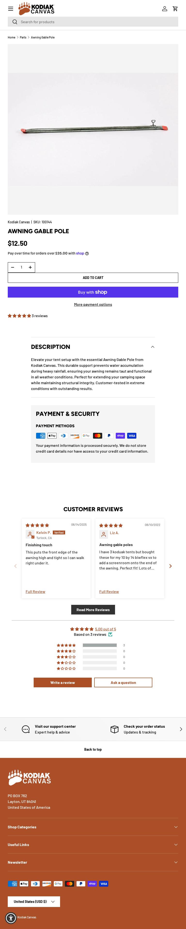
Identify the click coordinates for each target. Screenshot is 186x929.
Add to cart (93, 278)
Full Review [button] (35, 591)
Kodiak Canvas (19, 222)
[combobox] (93, 22)
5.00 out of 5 (105, 629)
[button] (175, 8)
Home (11, 37)
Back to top (93, 749)
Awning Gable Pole (42, 37)
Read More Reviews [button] (93, 609)
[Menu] (10, 8)
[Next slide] (170, 566)
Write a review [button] (62, 682)
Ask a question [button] (123, 682)
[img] (37, 525)
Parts (23, 37)
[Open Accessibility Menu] (11, 918)
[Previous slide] (15, 566)
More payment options (93, 304)
